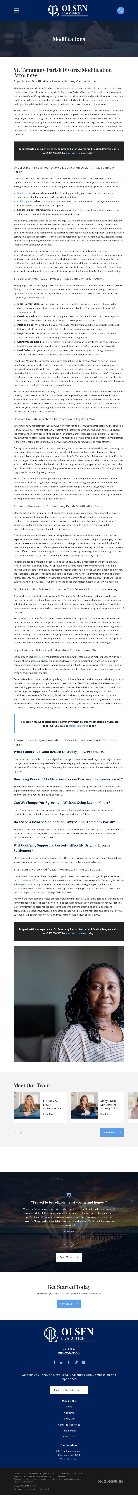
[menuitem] (17, 1489)
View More (109, 1132)
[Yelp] (69, 1362)
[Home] (68, 10)
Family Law (69, 1418)
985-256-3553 (69, 1353)
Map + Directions (69, 1458)
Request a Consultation (66, 1390)
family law (39, 656)
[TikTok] (76, 1362)
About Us (69, 1412)
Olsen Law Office (29, 880)
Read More (66, 1257)
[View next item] (21, 1132)
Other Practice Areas (69, 1424)
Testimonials (69, 1430)
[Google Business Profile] (83, 1362)
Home (69, 1406)
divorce (66, 88)
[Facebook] (54, 1362)
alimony (109, 100)
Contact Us (66, 1303)
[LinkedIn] (61, 1362)
